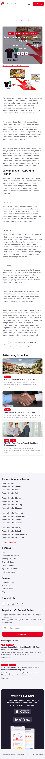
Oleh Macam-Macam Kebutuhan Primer (16, 66)
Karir (4, 552)
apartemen (20, 347)
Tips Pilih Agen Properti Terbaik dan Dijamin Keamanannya (21, 444)
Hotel (11, 347)
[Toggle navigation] (29, 4)
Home (4, 21)
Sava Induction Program (11, 555)
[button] (22, 711)
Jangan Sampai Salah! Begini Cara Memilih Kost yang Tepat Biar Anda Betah (20, 648)
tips (29, 347)
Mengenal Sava (8, 582)
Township (33, 342)
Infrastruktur (22, 342)
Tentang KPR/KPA (9, 559)
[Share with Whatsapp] (26, 53)
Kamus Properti (8, 565)
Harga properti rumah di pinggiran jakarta (20, 379)
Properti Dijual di (8, 483)
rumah (12, 342)
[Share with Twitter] (22, 53)
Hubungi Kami (7, 589)
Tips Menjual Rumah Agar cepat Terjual (20, 412)
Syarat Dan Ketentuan (10, 569)
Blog (11, 21)
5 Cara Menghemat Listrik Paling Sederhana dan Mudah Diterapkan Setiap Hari (20, 669)
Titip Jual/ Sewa (8, 562)
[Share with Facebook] (18, 53)
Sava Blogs (6, 585)
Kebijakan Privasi (8, 572)
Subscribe (22, 634)
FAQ (3, 592)
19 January (6, 658)
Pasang (39, 4)
